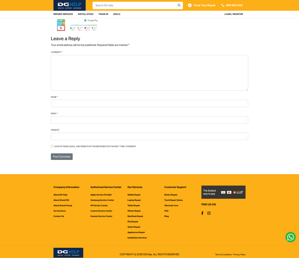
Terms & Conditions (223, 254)
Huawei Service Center (101, 216)
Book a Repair (170, 195)
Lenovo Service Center (101, 211)
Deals (116, 14)
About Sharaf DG (61, 200)
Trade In (103, 14)
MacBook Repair (135, 216)
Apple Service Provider (101, 195)
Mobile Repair (134, 195)
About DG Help (60, 195)
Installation (85, 14)
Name (54, 97)
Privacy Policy (240, 254)
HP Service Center (99, 205)
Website (55, 130)
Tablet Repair (134, 205)
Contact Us (58, 216)
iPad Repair (133, 221)
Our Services (59, 211)
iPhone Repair (134, 211)
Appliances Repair (136, 232)
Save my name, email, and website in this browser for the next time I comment (95, 146)
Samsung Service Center (102, 200)
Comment (56, 52)
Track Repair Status (173, 200)
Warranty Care (171, 205)
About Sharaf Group (62, 205)
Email (54, 113)
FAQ (166, 211)
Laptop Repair (134, 200)
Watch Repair (134, 227)
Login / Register (233, 14)
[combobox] (138, 5)
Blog (166, 216)
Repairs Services (63, 14)
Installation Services (137, 238)
